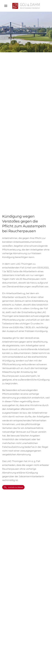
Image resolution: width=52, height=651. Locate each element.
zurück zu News (15, 487)
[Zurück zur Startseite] (26, 6)
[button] (5, 6)
